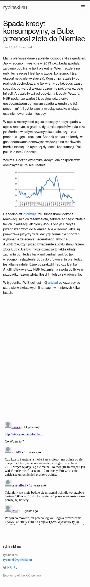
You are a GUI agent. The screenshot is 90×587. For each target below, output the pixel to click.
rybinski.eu (15, 7)
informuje (30, 214)
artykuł (53, 282)
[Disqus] (45, 358)
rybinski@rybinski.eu (17, 559)
